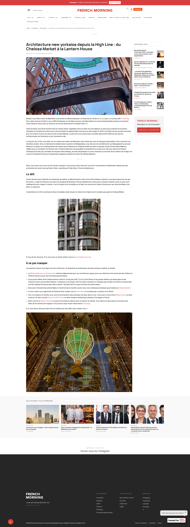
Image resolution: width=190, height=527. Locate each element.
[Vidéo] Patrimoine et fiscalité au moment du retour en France (144, 94)
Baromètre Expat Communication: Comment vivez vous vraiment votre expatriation (143, 53)
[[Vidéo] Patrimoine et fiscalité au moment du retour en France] (112, 414)
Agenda (137, 98)
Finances (134, 425)
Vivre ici (137, 58)
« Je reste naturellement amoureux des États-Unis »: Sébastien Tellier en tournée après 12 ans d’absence (144, 74)
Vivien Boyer (29, 431)
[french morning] (95, 10)
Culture (137, 109)
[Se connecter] (131, 9)
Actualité (138, 79)
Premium (138, 9)
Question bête (140, 87)
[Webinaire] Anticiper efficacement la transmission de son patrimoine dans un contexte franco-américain (144, 429)
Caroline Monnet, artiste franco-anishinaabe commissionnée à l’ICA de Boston (143, 104)
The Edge (86, 303)
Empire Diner (121, 295)
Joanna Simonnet (66, 431)
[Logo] (60, 496)
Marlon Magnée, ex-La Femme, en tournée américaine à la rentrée (144, 63)
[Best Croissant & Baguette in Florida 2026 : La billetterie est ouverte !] (77, 414)
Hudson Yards (45, 301)
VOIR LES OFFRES (115, 2)
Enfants (35, 28)
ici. (87, 309)
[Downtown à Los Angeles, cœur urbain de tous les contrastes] (42, 414)
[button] (127, 8)
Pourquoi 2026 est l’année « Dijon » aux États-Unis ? (143, 84)
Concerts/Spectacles (143, 67)
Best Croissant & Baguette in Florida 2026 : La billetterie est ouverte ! (76, 428)
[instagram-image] (15, 470)
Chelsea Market (124, 288)
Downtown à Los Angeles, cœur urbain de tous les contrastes (42, 428)
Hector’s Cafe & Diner (56, 297)
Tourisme (43, 28)
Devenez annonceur (32, 505)
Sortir (28, 28)
